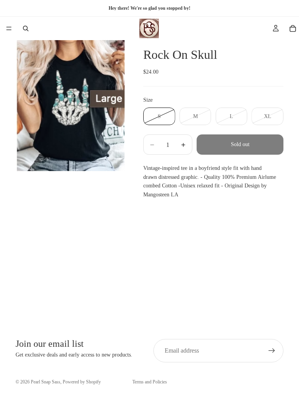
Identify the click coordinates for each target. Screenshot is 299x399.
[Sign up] (272, 351)
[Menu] (9, 28)
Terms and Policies (149, 382)
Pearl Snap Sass (45, 382)
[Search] (25, 28)
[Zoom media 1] (70, 105)
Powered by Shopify (82, 382)
